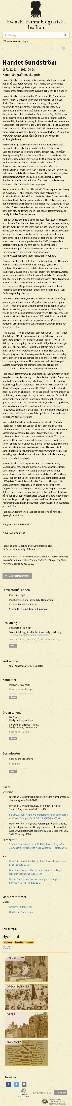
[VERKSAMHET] (26, 982)
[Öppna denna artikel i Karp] (6, 946)
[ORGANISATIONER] (26, 1010)
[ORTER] (26, 1038)
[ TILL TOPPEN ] (10, 929)
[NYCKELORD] (26, 1066)
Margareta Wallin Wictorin (16, 524)
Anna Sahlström (11, 327)
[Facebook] (8, 1084)
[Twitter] (16, 1084)
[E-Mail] (24, 1084)
